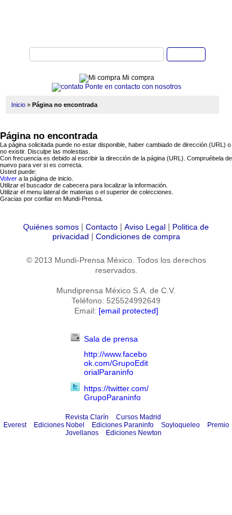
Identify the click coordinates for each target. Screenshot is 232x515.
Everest (14, 425)
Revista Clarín (87, 417)
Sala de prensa (111, 338)
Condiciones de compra (138, 236)
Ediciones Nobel (59, 425)
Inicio (18, 104)
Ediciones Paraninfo (123, 425)
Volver (8, 178)
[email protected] (128, 310)
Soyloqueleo (180, 425)
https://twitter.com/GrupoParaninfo (116, 393)
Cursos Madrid (138, 417)
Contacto (102, 226)
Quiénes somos (51, 226)
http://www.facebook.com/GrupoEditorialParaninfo (116, 363)
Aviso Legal (145, 226)
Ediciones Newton (134, 433)
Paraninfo (116, 23)
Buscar (186, 54)
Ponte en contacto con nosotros (132, 87)
